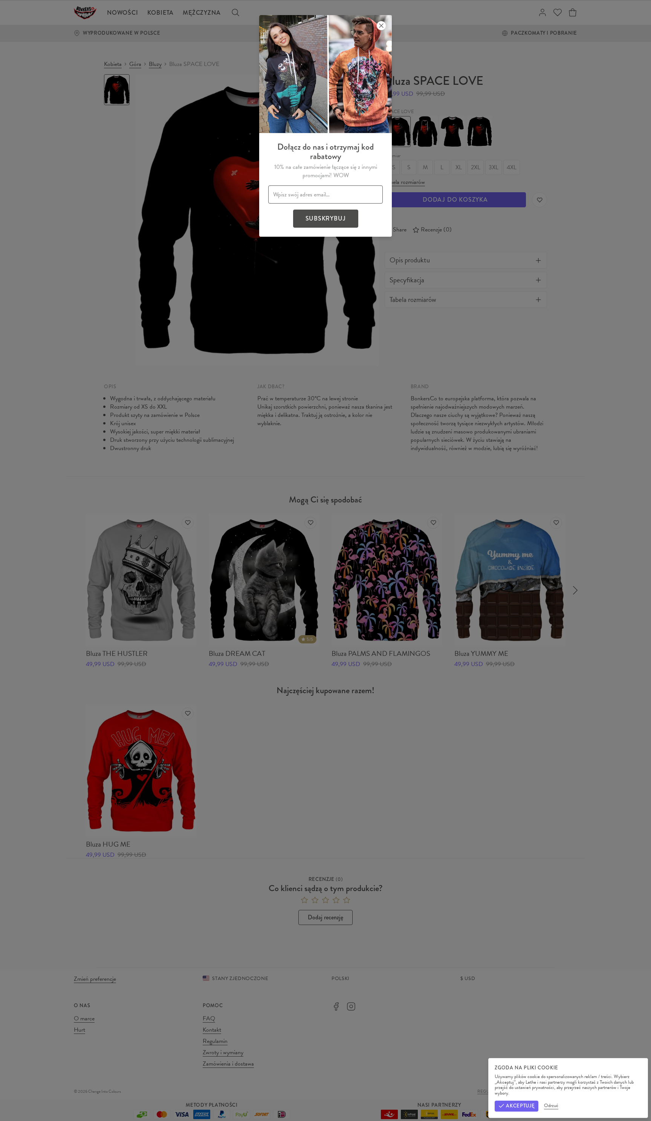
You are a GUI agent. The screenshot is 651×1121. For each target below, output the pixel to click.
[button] (325, 560)
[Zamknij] (381, 25)
